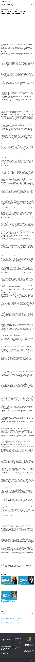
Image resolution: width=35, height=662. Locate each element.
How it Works (11, 659)
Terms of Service (21, 659)
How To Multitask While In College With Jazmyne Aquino (7, 586)
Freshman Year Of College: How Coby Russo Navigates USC (25, 586)
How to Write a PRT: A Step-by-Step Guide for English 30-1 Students (12, 622)
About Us (7, 659)
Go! (32, 613)
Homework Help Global (14, 9)
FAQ (14, 659)
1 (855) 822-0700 (7, 1)
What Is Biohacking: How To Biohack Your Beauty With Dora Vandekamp (8, 601)
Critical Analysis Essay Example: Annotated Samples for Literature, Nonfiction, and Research (15, 624)
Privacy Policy (32, 659)
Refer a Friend (27, 659)
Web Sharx (15, 658)
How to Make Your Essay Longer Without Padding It (9, 620)
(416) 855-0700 (5, 0)
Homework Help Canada (6, 658)
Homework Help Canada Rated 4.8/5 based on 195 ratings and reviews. (29, 650)
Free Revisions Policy (31, 660)
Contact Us (17, 659)
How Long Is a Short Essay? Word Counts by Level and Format (11, 618)
